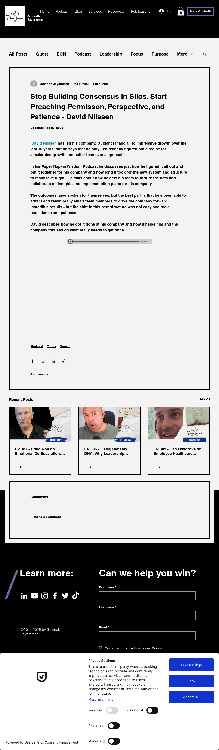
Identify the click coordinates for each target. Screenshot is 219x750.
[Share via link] (64, 361)
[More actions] (186, 83)
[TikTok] (75, 595)
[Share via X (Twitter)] (43, 361)
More (182, 54)
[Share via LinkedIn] (53, 361)
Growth (65, 346)
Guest (42, 54)
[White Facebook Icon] (54, 595)
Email (104, 627)
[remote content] (109, 242)
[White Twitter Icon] (65, 595)
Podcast (82, 54)
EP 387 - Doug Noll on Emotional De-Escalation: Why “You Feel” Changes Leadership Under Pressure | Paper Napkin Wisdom (40, 451)
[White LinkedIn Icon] (24, 595)
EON (61, 54)
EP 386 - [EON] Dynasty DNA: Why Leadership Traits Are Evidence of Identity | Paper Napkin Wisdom (105, 451)
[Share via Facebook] (32, 361)
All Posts (18, 54)
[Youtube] (34, 595)
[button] (180, 11)
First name (107, 587)
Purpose (160, 54)
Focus (137, 54)
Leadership (110, 54)
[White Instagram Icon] (44, 595)
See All (205, 398)
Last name (107, 607)
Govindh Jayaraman (35, 18)
